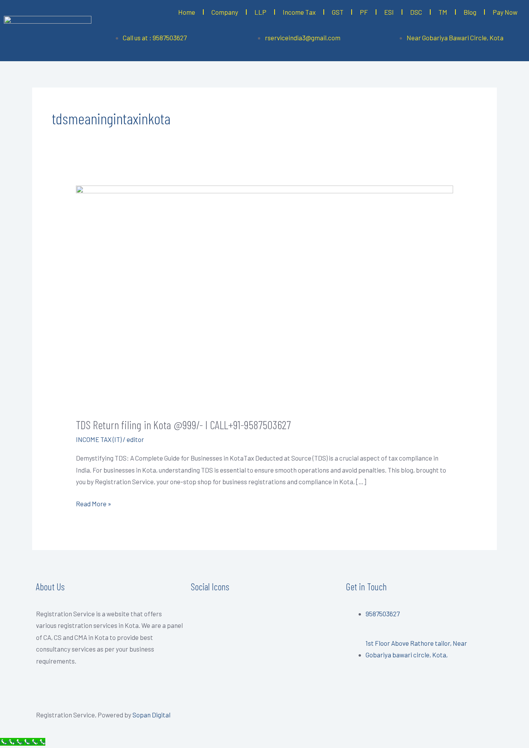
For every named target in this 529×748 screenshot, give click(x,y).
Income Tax (299, 12)
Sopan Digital (151, 715)
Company (224, 12)
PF (364, 12)
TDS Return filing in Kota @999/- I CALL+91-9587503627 (183, 425)
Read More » (93, 502)
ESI (389, 12)
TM (442, 12)
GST (338, 12)
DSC (416, 12)
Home (186, 12)
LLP (260, 12)
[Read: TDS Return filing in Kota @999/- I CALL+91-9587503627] (264, 295)
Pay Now (505, 12)
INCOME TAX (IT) (99, 439)
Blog (470, 12)
